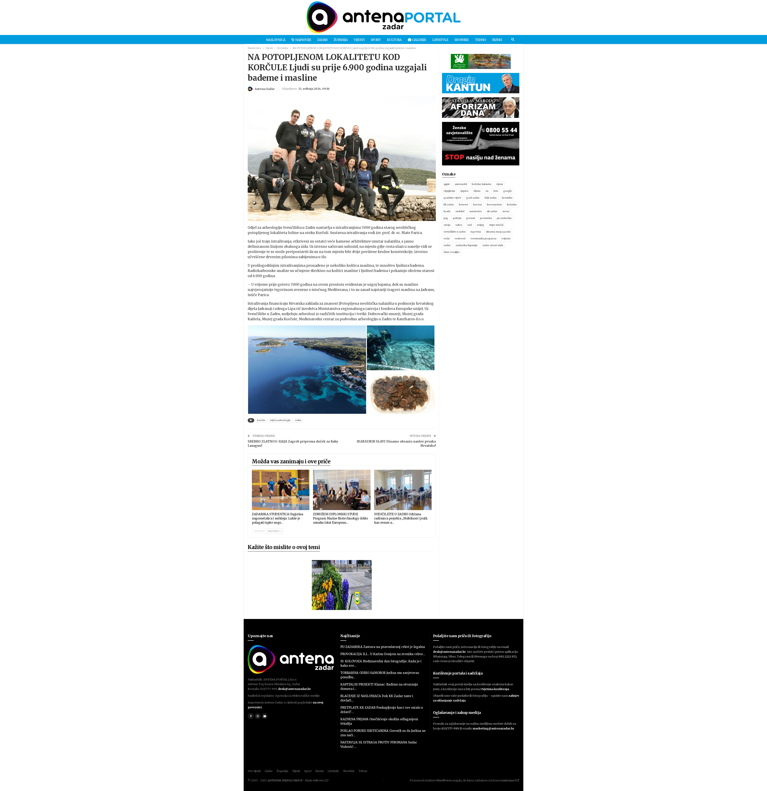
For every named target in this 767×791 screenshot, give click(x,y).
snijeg (480, 224)
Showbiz (461, 40)
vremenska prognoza (483, 238)
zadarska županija (466, 245)
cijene (499, 184)
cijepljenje (449, 190)
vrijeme (506, 238)
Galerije (419, 40)
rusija (447, 224)
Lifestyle (440, 40)
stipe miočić (496, 224)
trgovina (476, 231)
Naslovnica (275, 40)
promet (470, 218)
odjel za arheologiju (280, 420)
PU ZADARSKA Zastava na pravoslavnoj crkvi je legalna (382, 647)
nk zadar (492, 211)
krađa (447, 211)
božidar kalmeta (481, 184)
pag (446, 218)
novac (506, 211)
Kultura (394, 40)
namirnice (475, 211)
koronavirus (494, 204)
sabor (458, 224)
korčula (261, 420)
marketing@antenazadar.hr (493, 728)
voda (447, 238)
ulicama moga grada (498, 231)
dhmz (477, 190)
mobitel (459, 211)
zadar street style (492, 245)
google (507, 190)
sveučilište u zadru (455, 231)
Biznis (497, 40)
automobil (461, 184)
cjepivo (464, 190)
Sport (376, 40)
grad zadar (473, 197)
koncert (463, 204)
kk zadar (449, 204)
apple (447, 184)
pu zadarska (504, 218)
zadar (447, 245)
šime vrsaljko (452, 252)
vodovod (460, 238)
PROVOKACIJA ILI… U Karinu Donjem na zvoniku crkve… (382, 654)
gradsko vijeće (452, 197)
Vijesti (359, 40)
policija (457, 218)
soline (298, 420)
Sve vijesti (254, 771)
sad (469, 224)
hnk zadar (491, 197)
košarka (512, 204)
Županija (341, 40)
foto (495, 190)
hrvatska (507, 197)
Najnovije (303, 40)
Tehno (480, 40)
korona (477, 204)
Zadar (322, 40)
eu (487, 190)
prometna (486, 218)
